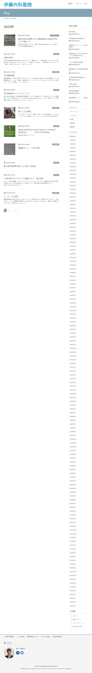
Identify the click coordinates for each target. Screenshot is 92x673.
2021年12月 (73, 348)
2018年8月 (73, 500)
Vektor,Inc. (62, 668)
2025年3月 (73, 200)
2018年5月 (73, 511)
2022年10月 (73, 310)
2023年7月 (73, 276)
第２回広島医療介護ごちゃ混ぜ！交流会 (21, 166)
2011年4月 (73, 594)
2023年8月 (73, 272)
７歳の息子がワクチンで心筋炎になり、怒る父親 (23, 178)
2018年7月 (73, 503)
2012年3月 (73, 587)
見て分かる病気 (45, 636)
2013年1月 (73, 568)
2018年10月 (73, 492)
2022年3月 (73, 337)
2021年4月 (73, 378)
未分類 (56, 54)
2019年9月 (73, 450)
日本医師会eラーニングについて (17, 93)
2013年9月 (73, 537)
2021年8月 (73, 363)
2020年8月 (73, 409)
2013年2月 (73, 564)
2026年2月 (73, 159)
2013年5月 (73, 552)
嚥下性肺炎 (72, 31)
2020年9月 (73, 405)
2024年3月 (73, 246)
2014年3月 (73, 515)
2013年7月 (73, 545)
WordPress (29, 668)
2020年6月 (73, 416)
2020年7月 (73, 412)
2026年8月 (73, 136)
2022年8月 (73, 318)
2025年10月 (73, 174)
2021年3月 (73, 382)
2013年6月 (73, 549)
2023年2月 (73, 295)
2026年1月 (73, 163)
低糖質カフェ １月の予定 (29, 148)
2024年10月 (73, 219)
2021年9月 (73, 359)
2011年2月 (73, 602)
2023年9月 (73, 269)
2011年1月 (73, 605)
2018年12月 (73, 484)
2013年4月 (73, 556)
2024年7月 (73, 231)
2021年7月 (73, 367)
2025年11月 (73, 170)
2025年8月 (73, 182)
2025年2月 (73, 204)
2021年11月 (73, 352)
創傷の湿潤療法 (57, 636)
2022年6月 (73, 325)
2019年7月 (73, 458)
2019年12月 (73, 439)
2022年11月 (73, 306)
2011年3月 (73, 598)
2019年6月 (73, 462)
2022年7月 (73, 322)
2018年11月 (73, 488)
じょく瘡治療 (20, 636)
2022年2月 (73, 341)
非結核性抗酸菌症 (74, 91)
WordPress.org (77, 626)
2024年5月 (73, 238)
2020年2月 (73, 431)
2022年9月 (73, 314)
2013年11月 (73, 530)
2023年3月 (73, 291)
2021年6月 (73, 371)
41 (15, 210)
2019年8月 (73, 454)
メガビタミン (54, 35)
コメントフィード (78, 623)
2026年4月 (73, 151)
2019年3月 (73, 473)
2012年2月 (73, 590)
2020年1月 (73, 435)
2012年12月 (73, 571)
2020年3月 (73, 428)
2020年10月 (73, 401)
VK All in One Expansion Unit (51, 668)
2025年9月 (73, 178)
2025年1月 (73, 208)
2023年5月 (73, 284)
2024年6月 (73, 235)
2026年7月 (73, 140)
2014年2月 (73, 518)
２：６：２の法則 (11, 196)
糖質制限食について (32, 636)
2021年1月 (73, 390)
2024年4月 (73, 242)
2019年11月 (73, 443)
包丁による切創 (24, 111)
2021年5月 (73, 375)
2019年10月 (73, 446)
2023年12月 (73, 257)
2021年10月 (73, 356)
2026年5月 (73, 147)
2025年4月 (73, 197)
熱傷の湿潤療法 (9, 636)
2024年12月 (73, 212)
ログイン (75, 616)
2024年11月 (73, 216)
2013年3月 (73, 560)
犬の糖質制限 (9, 75)
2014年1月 (73, 522)
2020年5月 (73, 420)
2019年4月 (73, 469)
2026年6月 (73, 144)
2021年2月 (73, 386)
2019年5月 (73, 465)
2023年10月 (73, 265)
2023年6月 (73, 280)
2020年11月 (73, 397)
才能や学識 (8, 58)
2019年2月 (73, 477)
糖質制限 (56, 72)
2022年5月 (73, 329)
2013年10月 (73, 534)
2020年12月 (73, 394)
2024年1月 (73, 253)
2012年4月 (73, 583)
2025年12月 (73, 166)
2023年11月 (73, 261)
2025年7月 (73, 185)
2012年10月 (73, 579)
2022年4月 (73, 333)
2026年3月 (73, 155)
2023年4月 (73, 287)
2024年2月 (73, 250)
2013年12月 (73, 526)
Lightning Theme (39, 668)
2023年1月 (73, 299)
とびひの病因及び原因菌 (76, 62)
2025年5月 (73, 193)
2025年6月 (73, 189)
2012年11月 (73, 575)
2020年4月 (73, 424)
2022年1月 (73, 344)
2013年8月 (73, 541)
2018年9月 (73, 496)
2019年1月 (73, 481)
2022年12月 (73, 303)
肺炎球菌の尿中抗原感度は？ (77, 38)
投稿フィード (77, 619)
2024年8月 (73, 227)
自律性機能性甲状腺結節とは (77, 77)
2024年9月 (73, 223)
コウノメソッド (74, 111)
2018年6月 (73, 507)
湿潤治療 (56, 108)
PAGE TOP (88, 651)
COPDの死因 (72, 84)
